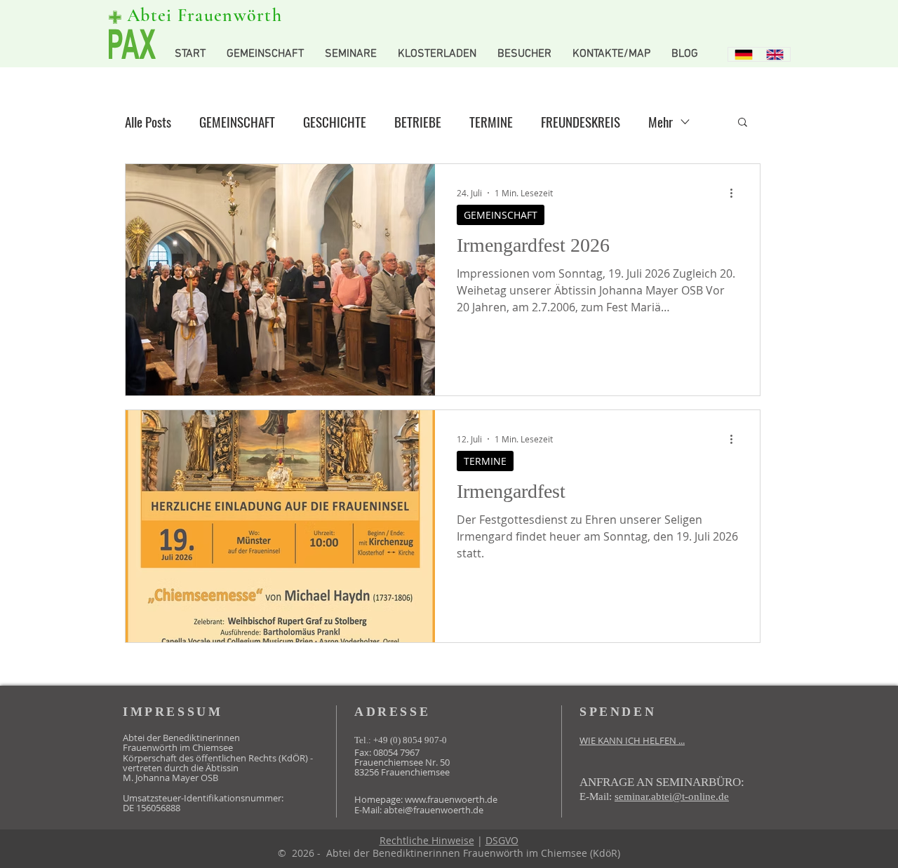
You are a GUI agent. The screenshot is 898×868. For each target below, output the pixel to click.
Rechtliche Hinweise (427, 840)
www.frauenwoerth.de (451, 799)
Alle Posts (148, 122)
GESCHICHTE (334, 122)
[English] (775, 54)
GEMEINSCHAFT (237, 122)
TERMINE (491, 122)
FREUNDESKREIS (580, 122)
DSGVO (501, 840)
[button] (742, 123)
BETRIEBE (417, 122)
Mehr (660, 122)
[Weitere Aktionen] (736, 192)
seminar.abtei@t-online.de (672, 796)
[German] (743, 54)
